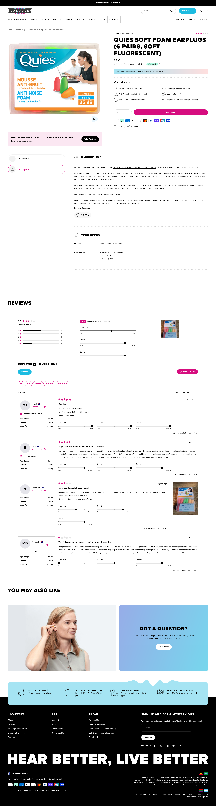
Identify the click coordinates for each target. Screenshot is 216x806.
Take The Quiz (90, 139)
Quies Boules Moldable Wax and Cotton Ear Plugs (134, 167)
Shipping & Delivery (16, 733)
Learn (179, 19)
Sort (177, 393)
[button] (40, 330)
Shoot (79, 19)
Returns (11, 737)
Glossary (11, 724)
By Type (113, 19)
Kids (102, 19)
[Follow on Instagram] (167, 746)
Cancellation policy (56, 779)
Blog (54, 724)
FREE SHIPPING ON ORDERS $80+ (108, 3)
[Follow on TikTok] (180, 746)
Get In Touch (164, 647)
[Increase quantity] (128, 112)
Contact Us (94, 720)
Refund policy (13, 779)
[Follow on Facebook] (154, 746)
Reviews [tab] (27, 364)
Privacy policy (26, 779)
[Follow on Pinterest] (173, 746)
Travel (56, 19)
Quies (116, 33)
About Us (56, 720)
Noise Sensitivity (16, 19)
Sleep (33, 19)
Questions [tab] (48, 364)
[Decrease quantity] (117, 112)
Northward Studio (59, 790)
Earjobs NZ (93, 737)
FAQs (10, 720)
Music (44, 19)
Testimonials (57, 728)
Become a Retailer (97, 724)
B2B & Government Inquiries (101, 733)
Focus (149, 71)
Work (91, 19)
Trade (191, 19)
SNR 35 (84, 215)
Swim (68, 19)
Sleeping (141, 71)
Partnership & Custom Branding (102, 728)
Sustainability (58, 733)
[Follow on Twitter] (160, 746)
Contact (204, 19)
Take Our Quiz (188, 11)
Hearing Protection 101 (17, 728)
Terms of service (40, 779)
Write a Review (190, 372)
